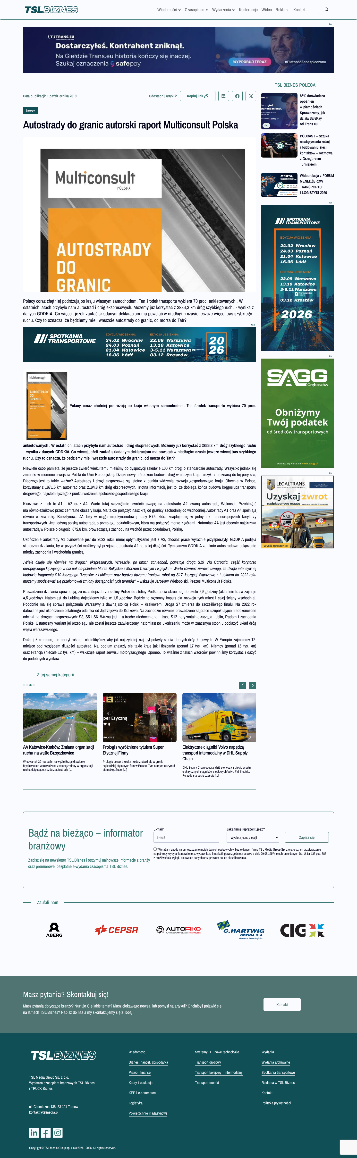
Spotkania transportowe (278, 1072)
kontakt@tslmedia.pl (43, 1112)
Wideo (267, 10)
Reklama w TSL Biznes (278, 1082)
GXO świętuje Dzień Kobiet (206, 747)
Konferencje (248, 10)
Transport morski (207, 1082)
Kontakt (299, 10)
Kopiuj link (195, 96)
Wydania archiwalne (276, 1062)
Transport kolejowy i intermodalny (219, 1072)
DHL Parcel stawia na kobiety (128, 747)
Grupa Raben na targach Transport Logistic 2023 (53, 750)
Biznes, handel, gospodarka (148, 1062)
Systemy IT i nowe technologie (217, 1052)
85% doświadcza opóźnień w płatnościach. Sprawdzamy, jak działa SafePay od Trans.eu (312, 109)
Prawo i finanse (140, 1072)
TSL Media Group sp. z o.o (60, 1148)
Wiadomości (167, 10)
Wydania (268, 1052)
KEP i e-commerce (142, 1092)
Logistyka (136, 1103)
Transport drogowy (208, 1062)
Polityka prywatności (276, 1103)
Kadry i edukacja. (141, 1082)
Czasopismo (194, 10)
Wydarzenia (221, 10)
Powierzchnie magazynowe (148, 1113)
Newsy (30, 110)
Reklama (282, 10)
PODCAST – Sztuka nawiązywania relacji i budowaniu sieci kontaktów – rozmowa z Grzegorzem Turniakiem (316, 150)
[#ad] (178, 50)
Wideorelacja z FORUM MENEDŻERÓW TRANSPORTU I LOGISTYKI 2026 (317, 184)
